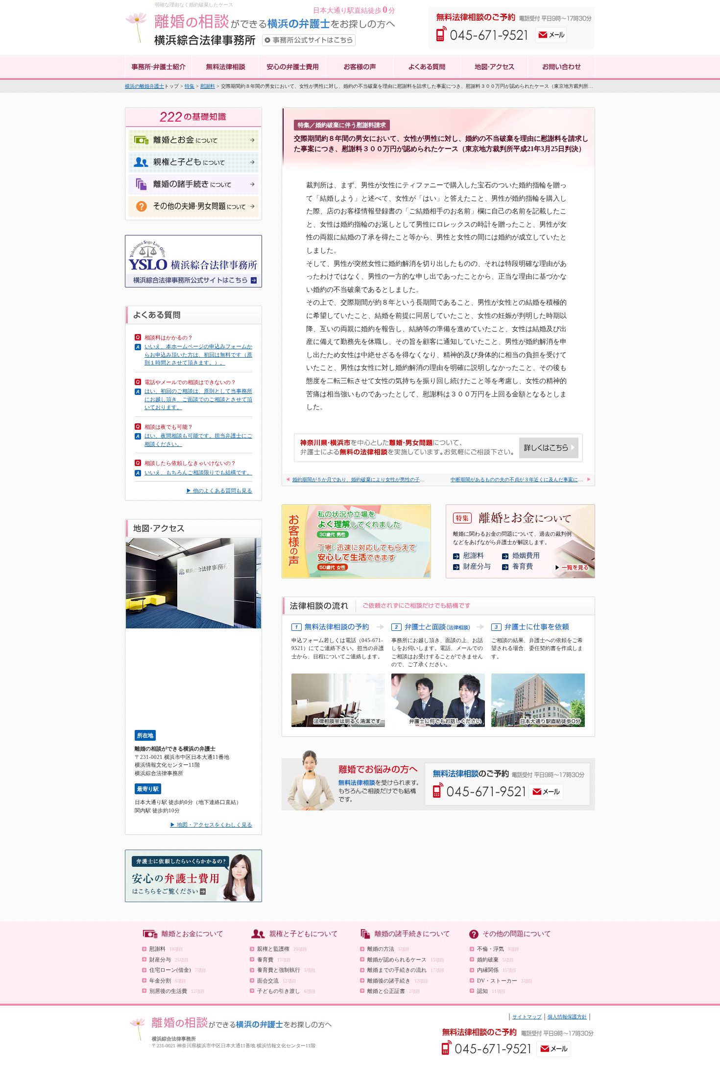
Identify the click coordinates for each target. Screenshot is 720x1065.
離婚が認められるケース (405, 959)
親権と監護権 (282, 949)
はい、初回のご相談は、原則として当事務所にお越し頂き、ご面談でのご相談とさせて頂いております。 (198, 399)
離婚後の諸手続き (397, 981)
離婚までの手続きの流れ (405, 970)
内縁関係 (496, 970)
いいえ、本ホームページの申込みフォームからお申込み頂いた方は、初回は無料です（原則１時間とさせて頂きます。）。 (198, 354)
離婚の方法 (388, 949)
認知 (491, 991)
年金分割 (167, 981)
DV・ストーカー (504, 981)
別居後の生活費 (177, 991)
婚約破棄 (495, 959)
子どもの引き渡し (286, 991)
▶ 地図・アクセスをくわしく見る (211, 825)
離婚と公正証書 (393, 991)
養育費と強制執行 (286, 970)
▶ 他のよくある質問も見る (219, 491)
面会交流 (276, 981)
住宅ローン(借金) (177, 970)
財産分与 (477, 566)
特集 (189, 86)
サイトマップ (527, 1016)
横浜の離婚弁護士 (144, 86)
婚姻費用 (526, 555)
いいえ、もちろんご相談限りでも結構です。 (198, 472)
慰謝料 (207, 86)
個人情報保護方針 (567, 1016)
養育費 (522, 566)
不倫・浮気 (498, 949)
